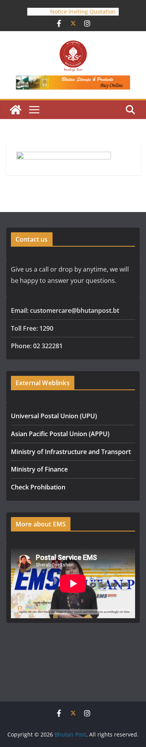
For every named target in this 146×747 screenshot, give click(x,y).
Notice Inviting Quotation (83, 11)
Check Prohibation (38, 487)
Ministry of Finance (39, 469)
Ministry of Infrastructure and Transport (71, 451)
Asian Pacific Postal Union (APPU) (60, 434)
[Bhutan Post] (15, 109)
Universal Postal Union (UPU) (54, 416)
